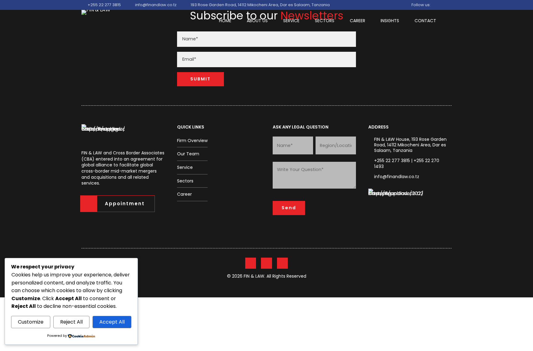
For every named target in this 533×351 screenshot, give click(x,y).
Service (291, 21)
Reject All (71, 321)
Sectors (324, 21)
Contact (425, 21)
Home (225, 21)
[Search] (337, 5)
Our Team (188, 154)
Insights (390, 21)
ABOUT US (257, 21)
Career (357, 21)
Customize (30, 321)
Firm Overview (192, 140)
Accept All (112, 321)
